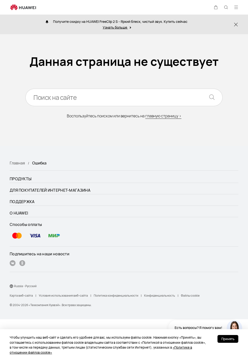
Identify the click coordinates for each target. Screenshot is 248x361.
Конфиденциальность (159, 295)
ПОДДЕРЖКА (22, 201)
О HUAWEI (19, 213)
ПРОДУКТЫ (20, 178)
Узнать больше (115, 27)
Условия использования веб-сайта (63, 295)
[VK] (13, 264)
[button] (216, 7)
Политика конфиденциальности (116, 295)
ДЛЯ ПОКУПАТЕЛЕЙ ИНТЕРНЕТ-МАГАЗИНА (50, 190)
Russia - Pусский (25, 286)
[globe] (11, 286)
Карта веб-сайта (21, 295)
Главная (17, 163)
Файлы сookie (190, 295)
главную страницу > (163, 116)
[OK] (22, 264)
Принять (227, 339)
